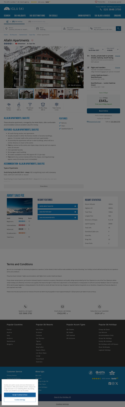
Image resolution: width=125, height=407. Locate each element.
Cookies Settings (20, 400)
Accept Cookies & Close (19, 395)
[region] (20, 392)
